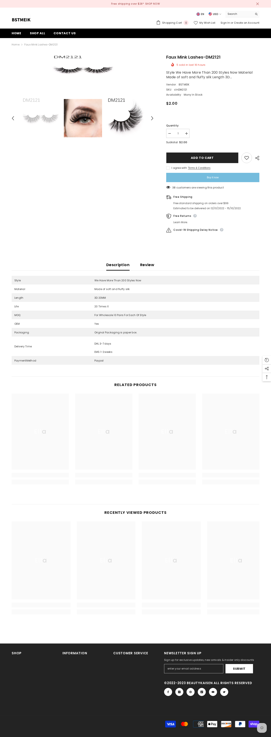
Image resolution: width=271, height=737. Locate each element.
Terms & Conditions (199, 167)
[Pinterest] (191, 692)
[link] (40, 475)
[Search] (242, 14)
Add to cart (202, 158)
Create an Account (246, 23)
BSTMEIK (184, 84)
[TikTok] (202, 692)
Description (118, 264)
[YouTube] (213, 692)
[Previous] (13, 118)
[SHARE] (255, 158)
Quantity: (172, 125)
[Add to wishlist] (246, 158)
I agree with (179, 168)
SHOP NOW (152, 4)
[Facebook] (168, 692)
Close (257, 4)
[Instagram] (179, 692)
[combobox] (239, 14)
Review (147, 264)
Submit (239, 669)
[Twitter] (224, 692)
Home (15, 44)
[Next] (152, 118)
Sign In (226, 23)
